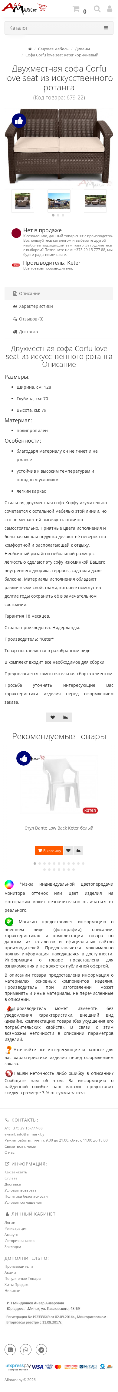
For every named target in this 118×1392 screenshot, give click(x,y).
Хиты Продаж (16, 1284)
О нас (10, 1152)
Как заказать (16, 1172)
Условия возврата (21, 1190)
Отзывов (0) (30, 319)
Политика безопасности (26, 1196)
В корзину (51, 850)
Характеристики (35, 306)
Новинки (13, 1290)
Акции (10, 1272)
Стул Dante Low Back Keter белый (59, 828)
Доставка (28, 331)
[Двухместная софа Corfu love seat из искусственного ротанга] (59, 149)
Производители (19, 1266)
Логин (10, 1222)
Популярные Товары (23, 1278)
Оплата (11, 1178)
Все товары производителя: (48, 268)
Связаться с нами (20, 1146)
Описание (29, 293)
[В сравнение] (65, 717)
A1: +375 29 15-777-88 (24, 1128)
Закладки (13, 1246)
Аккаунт (12, 1234)
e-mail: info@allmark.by (24, 1134)
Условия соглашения (23, 1202)
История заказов (19, 1240)
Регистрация (16, 1228)
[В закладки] (52, 717)
